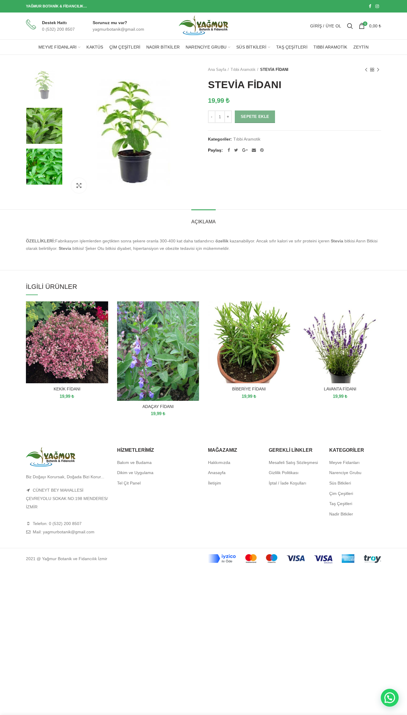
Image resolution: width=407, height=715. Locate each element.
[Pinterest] (262, 150)
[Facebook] (370, 6)
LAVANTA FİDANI (340, 389)
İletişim (214, 483)
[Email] (254, 150)
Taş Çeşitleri (340, 503)
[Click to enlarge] (79, 185)
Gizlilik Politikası (284, 472)
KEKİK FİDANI (67, 389)
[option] (44, 85)
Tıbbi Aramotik (243, 69)
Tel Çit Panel (129, 483)
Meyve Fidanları (344, 462)
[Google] (245, 150)
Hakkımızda (219, 462)
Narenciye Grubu (345, 472)
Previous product (366, 70)
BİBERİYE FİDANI (249, 389)
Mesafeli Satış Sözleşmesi (293, 462)
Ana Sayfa (217, 69)
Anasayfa (217, 472)
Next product (378, 70)
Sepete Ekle (255, 116)
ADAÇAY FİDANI (158, 406)
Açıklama (203, 221)
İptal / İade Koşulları (287, 483)
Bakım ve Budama (134, 462)
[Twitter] (236, 150)
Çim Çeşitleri (341, 493)
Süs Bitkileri (340, 483)
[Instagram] (377, 6)
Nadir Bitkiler (341, 514)
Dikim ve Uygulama (135, 472)
